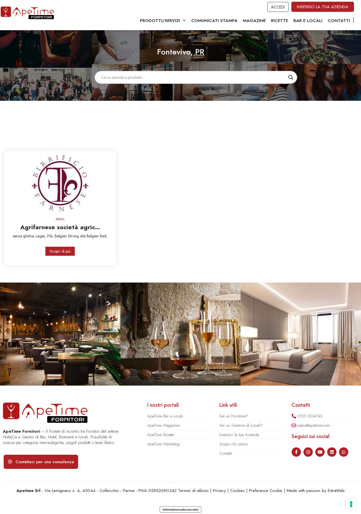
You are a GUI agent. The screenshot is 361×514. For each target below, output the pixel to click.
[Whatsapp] (343, 452)
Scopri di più (60, 251)
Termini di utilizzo (193, 490)
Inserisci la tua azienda (322, 7)
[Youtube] (320, 452)
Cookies (237, 490)
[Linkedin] (331, 452)
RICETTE (279, 21)
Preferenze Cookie (265, 490)
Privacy (219, 490)
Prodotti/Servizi (160, 21)
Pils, (51, 236)
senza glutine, (24, 236)
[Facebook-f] (296, 452)
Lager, (41, 236)
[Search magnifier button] (291, 77)
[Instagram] (308, 452)
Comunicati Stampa (214, 21)
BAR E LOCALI (307, 21)
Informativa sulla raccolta (180, 509)
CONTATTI (339, 21)
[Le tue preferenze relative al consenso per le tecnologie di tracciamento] (351, 504)
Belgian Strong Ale (71, 236)
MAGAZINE (254, 21)
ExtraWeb (336, 490)
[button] (5, 334)
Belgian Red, (97, 236)
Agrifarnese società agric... (60, 226)
